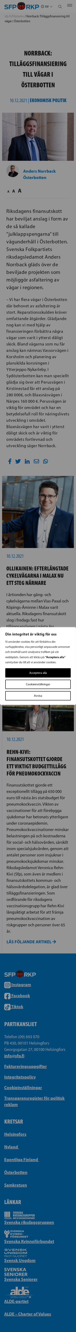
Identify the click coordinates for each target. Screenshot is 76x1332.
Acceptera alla (38, 673)
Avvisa (38, 696)
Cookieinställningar (38, 684)
